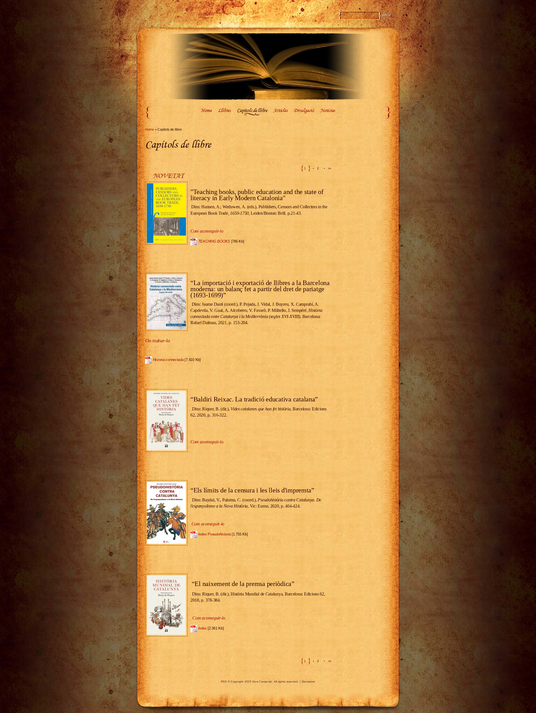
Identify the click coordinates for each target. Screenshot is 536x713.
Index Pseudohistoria (214, 534)
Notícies (327, 110)
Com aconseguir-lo (208, 523)
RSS (224, 681)
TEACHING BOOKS (214, 241)
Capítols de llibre (252, 110)
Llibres (224, 110)
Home (206, 110)
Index (202, 628)
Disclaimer (308, 681)
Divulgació (304, 110)
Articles (280, 110)
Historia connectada (168, 360)
